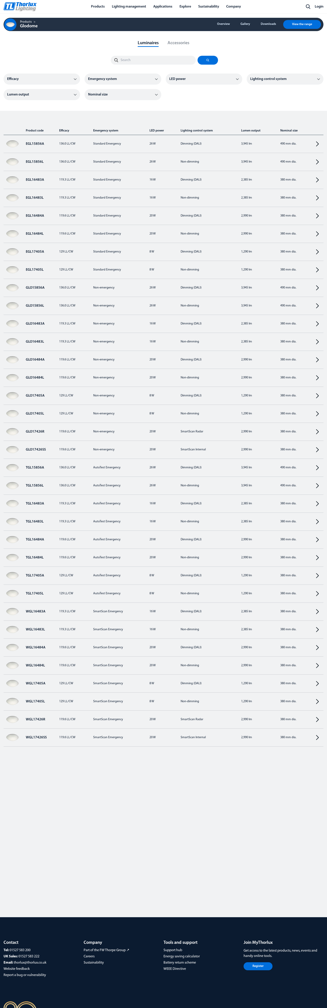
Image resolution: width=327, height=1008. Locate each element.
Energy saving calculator (182, 956)
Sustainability (94, 962)
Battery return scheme (180, 962)
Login (319, 6)
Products (26, 22)
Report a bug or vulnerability (25, 975)
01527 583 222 (28, 956)
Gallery (245, 24)
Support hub (173, 950)
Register (258, 966)
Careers (89, 956)
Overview (223, 24)
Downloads (268, 24)
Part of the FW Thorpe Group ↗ (106, 950)
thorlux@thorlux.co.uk (30, 962)
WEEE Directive (175, 969)
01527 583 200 (20, 950)
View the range (302, 24)
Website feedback (17, 969)
